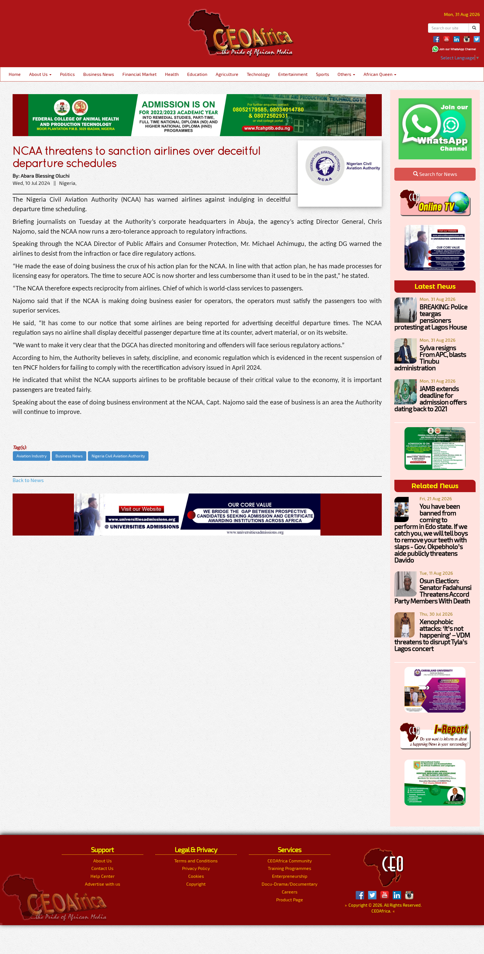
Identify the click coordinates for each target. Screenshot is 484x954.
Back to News (28, 480)
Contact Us (102, 868)
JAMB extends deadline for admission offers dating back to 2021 (430, 398)
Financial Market (139, 74)
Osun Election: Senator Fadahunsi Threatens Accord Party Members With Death (432, 590)
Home (15, 74)
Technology (258, 74)
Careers (289, 891)
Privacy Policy (196, 868)
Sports (322, 74)
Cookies (196, 876)
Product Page (289, 899)
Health (172, 74)
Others (345, 74)
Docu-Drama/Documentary (289, 883)
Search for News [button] (437, 174)
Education (197, 74)
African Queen (379, 74)
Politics (67, 74)
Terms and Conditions (196, 860)
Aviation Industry (31, 455)
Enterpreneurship (289, 876)
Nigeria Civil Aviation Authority (118, 455)
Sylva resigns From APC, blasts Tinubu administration (430, 357)
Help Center (102, 876)
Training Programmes (289, 868)
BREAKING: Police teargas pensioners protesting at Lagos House (430, 317)
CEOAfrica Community (289, 860)
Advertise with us (102, 883)
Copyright (196, 883)
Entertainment (293, 74)
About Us (39, 74)
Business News (98, 74)
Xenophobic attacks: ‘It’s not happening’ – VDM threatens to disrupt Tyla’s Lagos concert (432, 634)
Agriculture (227, 74)
